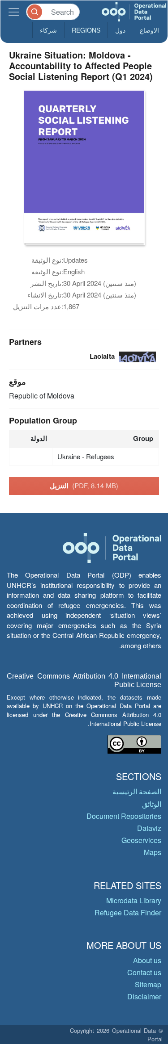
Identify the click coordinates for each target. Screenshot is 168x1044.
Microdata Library (133, 900)
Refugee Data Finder (128, 912)
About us (147, 960)
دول (120, 29)
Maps (152, 852)
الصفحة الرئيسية (136, 791)
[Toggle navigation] (14, 12)
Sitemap (148, 984)
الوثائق (151, 804)
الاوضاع (149, 29)
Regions (86, 29)
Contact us (144, 972)
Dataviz (149, 828)
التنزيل (84, 486)
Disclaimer (144, 996)
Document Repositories (123, 816)
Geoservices (141, 840)
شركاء (48, 29)
